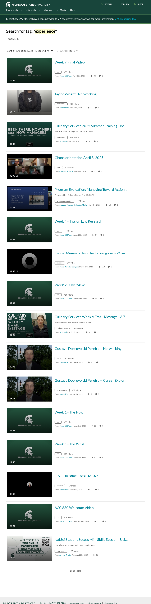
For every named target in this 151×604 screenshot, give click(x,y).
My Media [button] (61, 10)
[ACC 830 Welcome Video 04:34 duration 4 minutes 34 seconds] (29, 516)
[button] (106, 4)
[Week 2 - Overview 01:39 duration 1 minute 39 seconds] (29, 293)
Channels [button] (48, 10)
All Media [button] (66, 50)
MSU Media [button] (31, 10)
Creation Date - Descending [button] (28, 50)
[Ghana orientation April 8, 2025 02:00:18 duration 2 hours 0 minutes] (29, 166)
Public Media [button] (12, 10)
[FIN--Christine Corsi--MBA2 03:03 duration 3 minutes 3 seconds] (29, 484)
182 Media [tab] (13, 39)
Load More (75, 570)
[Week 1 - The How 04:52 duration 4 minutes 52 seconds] (29, 420)
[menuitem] (16, 9)
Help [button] (72, 10)
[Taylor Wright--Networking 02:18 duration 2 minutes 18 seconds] (29, 102)
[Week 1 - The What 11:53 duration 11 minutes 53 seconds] (29, 452)
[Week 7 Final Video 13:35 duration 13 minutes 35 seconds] (29, 70)
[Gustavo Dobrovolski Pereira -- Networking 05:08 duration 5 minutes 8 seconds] (29, 357)
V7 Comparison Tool (125, 18)
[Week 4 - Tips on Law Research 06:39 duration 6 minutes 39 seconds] (29, 229)
